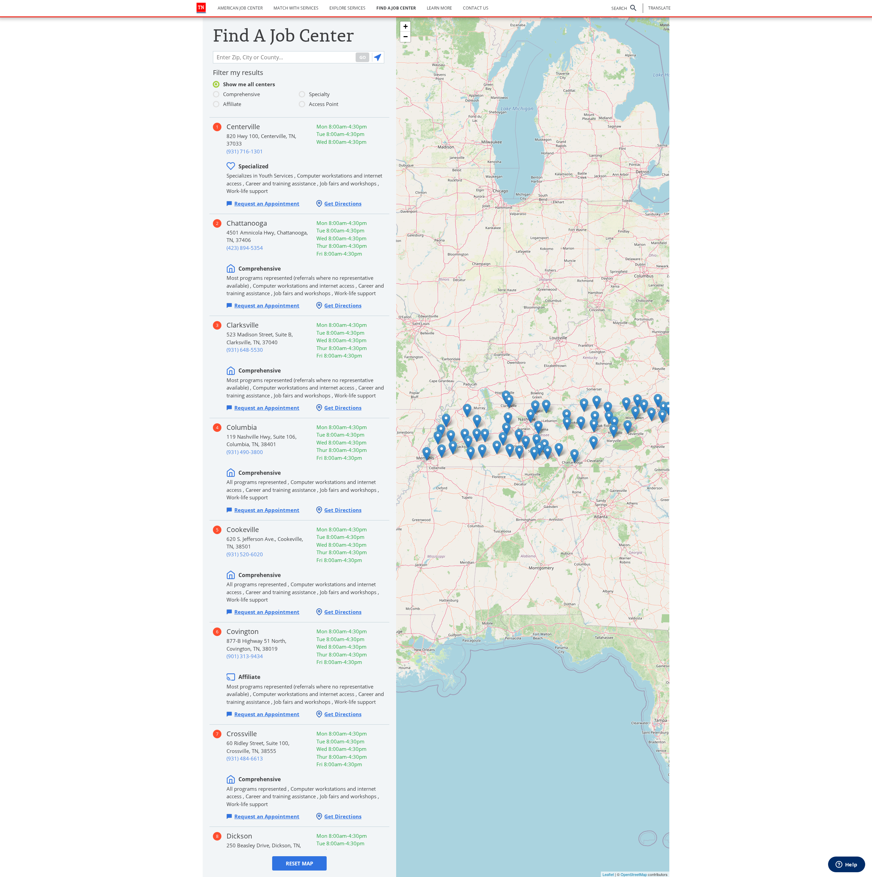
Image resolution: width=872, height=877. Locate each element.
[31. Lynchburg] (539, 449)
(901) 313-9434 (245, 656)
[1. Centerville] (506, 429)
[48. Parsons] (485, 435)
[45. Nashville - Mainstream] (530, 416)
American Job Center (240, 8)
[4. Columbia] (519, 436)
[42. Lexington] (476, 435)
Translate (659, 8)
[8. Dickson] (508, 419)
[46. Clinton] (609, 418)
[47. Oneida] (596, 402)
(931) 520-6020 (245, 554)
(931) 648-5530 (245, 349)
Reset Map (299, 863)
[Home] (201, 8)
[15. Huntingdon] (477, 421)
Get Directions (342, 203)
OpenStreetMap (634, 874)
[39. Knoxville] (614, 423)
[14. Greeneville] (651, 414)
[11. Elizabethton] (668, 408)
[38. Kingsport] (658, 401)
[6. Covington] (438, 438)
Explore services (347, 8)
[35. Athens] (593, 443)
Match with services (296, 8)
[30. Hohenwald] (503, 439)
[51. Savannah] (482, 451)
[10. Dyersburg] (446, 420)
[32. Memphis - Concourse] (426, 454)
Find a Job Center (396, 8)
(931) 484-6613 (245, 758)
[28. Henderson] (468, 442)
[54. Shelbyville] (536, 441)
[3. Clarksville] (509, 401)
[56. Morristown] (635, 413)
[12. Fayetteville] (534, 453)
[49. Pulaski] (519, 452)
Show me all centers (249, 84)
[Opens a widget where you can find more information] (846, 865)
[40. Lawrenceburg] (509, 450)
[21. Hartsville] (546, 406)
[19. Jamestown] (584, 405)
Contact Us (475, 8)
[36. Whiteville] (453, 448)
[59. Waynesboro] (497, 447)
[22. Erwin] (662, 416)
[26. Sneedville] (637, 401)
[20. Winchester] (547, 452)
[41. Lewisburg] (525, 443)
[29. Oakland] (441, 451)
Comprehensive (241, 94)
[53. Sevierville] (627, 427)
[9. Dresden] (467, 411)
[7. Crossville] (581, 423)
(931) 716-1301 (245, 151)
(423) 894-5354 (245, 247)
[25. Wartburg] (595, 418)
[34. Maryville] (613, 431)
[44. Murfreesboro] (538, 428)
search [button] (619, 8)
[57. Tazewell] (626, 404)
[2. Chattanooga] (574, 456)
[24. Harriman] (594, 426)
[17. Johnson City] (663, 408)
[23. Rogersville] (644, 406)
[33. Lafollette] (608, 408)
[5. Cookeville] (566, 416)
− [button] (405, 36)
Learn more (439, 8)
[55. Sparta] (567, 423)
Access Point (323, 104)
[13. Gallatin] (535, 407)
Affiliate (232, 104)
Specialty (319, 94)
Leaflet (608, 874)
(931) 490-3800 (245, 452)
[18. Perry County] (559, 450)
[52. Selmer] (470, 453)
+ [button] (405, 26)
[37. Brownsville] (451, 437)
